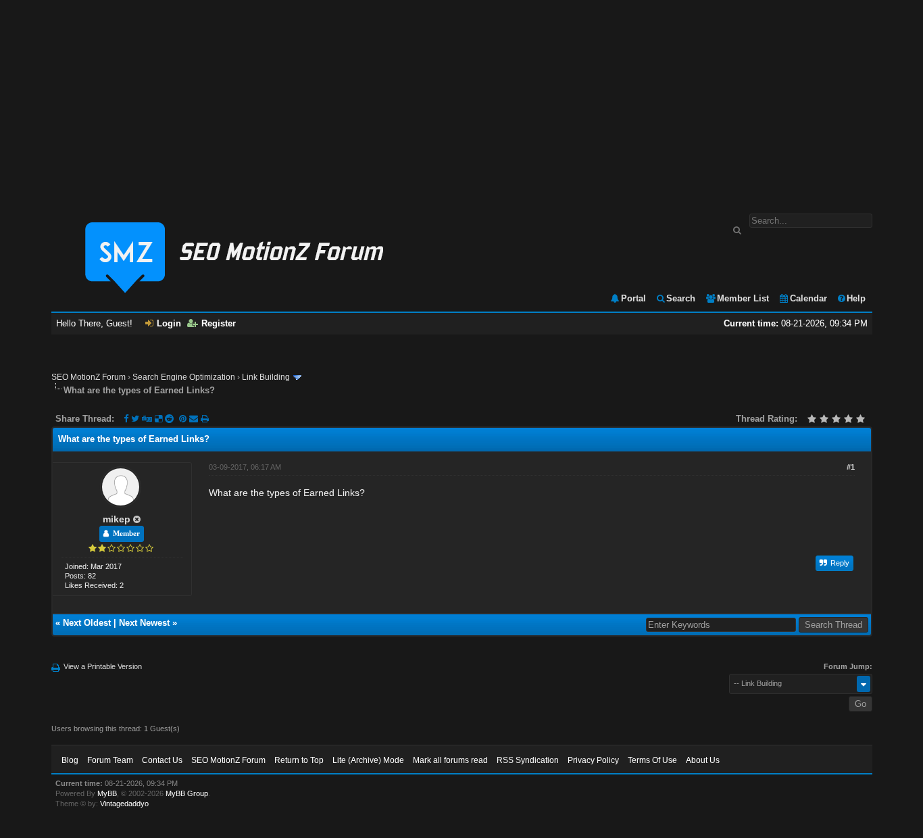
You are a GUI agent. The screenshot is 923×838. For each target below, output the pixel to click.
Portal (633, 298)
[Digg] (147, 419)
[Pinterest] (184, 419)
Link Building (266, 377)
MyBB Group (187, 793)
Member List (743, 298)
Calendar (808, 298)
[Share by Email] (195, 419)
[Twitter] (135, 419)
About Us (703, 760)
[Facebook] (126, 419)
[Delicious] (158, 419)
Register (218, 323)
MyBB (107, 793)
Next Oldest (87, 623)
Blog (69, 760)
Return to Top (299, 760)
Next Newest (144, 623)
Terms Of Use (652, 760)
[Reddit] (169, 419)
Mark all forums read (450, 760)
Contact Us (162, 760)
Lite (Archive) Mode (368, 760)
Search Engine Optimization (183, 377)
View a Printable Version (103, 666)
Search (680, 298)
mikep (116, 519)
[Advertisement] (461, 100)
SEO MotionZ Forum (88, 377)
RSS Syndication (528, 760)
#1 (851, 467)
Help (856, 298)
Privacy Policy (593, 760)
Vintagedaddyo (124, 803)
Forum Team (110, 760)
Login (169, 323)
